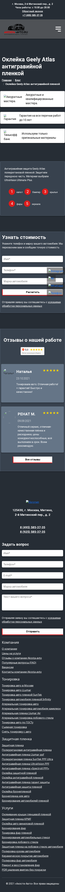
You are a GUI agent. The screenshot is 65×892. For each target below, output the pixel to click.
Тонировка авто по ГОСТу (17, 722)
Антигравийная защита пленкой (22, 787)
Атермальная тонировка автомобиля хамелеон (31, 708)
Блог (18, 80)
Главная (7, 80)
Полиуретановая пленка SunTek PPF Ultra (27, 759)
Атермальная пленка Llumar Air (21, 713)
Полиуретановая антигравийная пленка (27, 750)
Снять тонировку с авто (16, 731)
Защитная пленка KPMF (16, 819)
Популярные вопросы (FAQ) (19, 662)
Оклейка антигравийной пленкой (22, 777)
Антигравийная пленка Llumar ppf (23, 754)
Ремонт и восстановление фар (21, 865)
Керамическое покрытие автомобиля (25, 856)
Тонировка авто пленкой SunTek (22, 694)
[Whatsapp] (56, 286)
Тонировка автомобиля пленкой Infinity (26, 699)
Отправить (33, 631)
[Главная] (15, 29)
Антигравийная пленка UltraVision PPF (25, 764)
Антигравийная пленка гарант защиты (26, 782)
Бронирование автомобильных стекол (26, 837)
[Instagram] (56, 271)
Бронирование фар (14, 828)
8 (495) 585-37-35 (32, 527)
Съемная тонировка (14, 727)
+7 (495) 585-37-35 (33, 15)
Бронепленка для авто (16, 796)
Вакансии (8, 667)
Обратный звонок (32, 11)
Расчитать (32, 292)
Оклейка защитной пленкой (19, 773)
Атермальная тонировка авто (20, 704)
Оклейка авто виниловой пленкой (23, 823)
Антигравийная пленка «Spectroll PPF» (25, 768)
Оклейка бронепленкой (16, 791)
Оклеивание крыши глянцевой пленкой (26, 814)
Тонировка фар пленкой (17, 833)
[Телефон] (56, 293)
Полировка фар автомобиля (19, 860)
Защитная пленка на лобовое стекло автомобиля (32, 846)
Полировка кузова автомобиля (21, 851)
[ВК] (56, 278)
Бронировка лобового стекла (20, 842)
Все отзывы (32, 459)
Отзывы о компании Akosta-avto (22, 658)
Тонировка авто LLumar (16, 690)
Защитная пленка (13, 745)
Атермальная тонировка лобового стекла (27, 718)
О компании (9, 649)
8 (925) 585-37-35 (32, 532)
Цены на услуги (11, 653)
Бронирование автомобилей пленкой (25, 800)
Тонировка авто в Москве (17, 685)
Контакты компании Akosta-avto (22, 672)
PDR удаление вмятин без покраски (24, 869)
